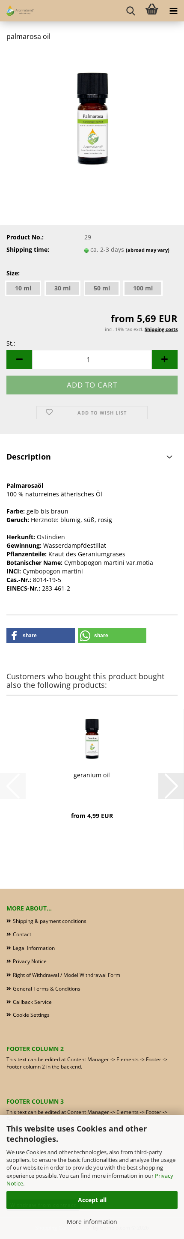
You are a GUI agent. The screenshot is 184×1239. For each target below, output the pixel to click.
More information (92, 1222)
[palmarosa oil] (92, 113)
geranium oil (92, 775)
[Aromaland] (17, 10)
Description (28, 456)
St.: (10, 343)
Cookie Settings (31, 1014)
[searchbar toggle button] (130, 10)
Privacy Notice (30, 961)
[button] (19, 359)
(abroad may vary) (147, 250)
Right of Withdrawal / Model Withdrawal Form (66, 975)
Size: (13, 273)
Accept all (92, 1200)
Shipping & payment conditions (49, 921)
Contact (22, 934)
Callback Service (32, 1002)
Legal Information (34, 948)
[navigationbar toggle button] (173, 10)
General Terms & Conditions (46, 988)
